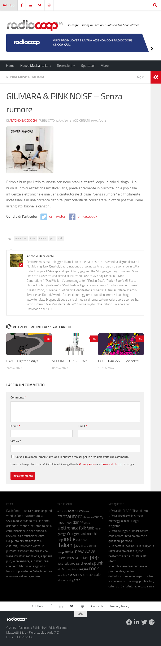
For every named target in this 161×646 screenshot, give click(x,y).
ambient (62, 511)
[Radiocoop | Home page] (35, 25)
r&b (59, 569)
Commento (18, 397)
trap (77, 580)
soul (76, 574)
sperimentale (90, 574)
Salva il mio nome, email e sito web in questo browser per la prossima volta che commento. (72, 457)
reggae (83, 569)
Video (105, 66)
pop (52, 238)
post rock (63, 563)
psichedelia (84, 563)
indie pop (81, 540)
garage (61, 534)
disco (87, 523)
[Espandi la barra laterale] (156, 77)
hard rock (86, 534)
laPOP (92, 546)
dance (78, 522)
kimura (84, 546)
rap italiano (73, 569)
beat (71, 511)
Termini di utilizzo (111, 464)
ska (70, 575)
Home (10, 66)
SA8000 (11, 521)
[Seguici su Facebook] (129, 622)
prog (72, 563)
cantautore (20, 238)
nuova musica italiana (73, 558)
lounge (60, 552)
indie (32, 238)
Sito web (15, 441)
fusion (98, 528)
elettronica (67, 528)
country (98, 517)
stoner (61, 580)
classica (88, 517)
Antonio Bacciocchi (23, 120)
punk (98, 563)
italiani (42, 238)
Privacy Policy (87, 464)
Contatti (97, 606)
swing (70, 580)
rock (60, 238)
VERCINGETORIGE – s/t (69, 361)
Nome (15, 426)
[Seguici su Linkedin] (137, 622)
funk (90, 528)
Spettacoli (88, 66)
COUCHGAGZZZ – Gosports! (118, 361)
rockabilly (62, 575)
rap (65, 568)
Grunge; (73, 534)
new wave (85, 551)
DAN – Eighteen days (22, 361)
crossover (64, 522)
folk (82, 528)
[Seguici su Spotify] (152, 622)
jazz (77, 546)
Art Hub (8, 5)
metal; (69, 552)
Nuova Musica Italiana (35, 66)
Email (82, 426)
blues (79, 510)
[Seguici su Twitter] (144, 622)
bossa (86, 511)
